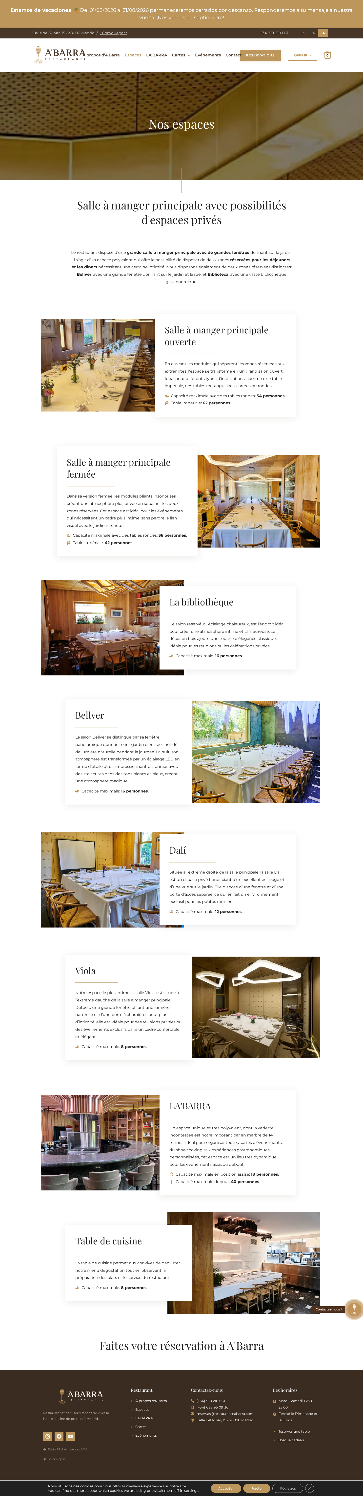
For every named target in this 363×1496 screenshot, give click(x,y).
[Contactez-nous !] (354, 1309)
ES (303, 33)
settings (191, 1490)
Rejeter (257, 1488)
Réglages (288, 1488)
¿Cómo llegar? (113, 33)
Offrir (301, 55)
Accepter (226, 1488)
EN (313, 33)
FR (323, 33)
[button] (187, 55)
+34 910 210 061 (274, 33)
